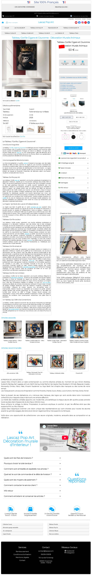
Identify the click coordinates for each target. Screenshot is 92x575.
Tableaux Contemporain (70, 28)
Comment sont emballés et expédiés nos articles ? (26, 469)
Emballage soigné (67, 163)
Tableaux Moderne (26, 33)
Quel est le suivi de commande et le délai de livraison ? (28, 474)
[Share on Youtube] (76, 22)
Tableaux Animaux (35, 28)
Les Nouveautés (19, 28)
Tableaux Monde (44, 33)
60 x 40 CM (66, 117)
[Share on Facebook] (79, 22)
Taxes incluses (65, 168)
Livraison (63, 173)
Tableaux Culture (10, 33)
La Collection (59, 33)
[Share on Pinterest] (85, 22)
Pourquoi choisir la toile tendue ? (18, 463)
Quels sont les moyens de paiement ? (20, 480)
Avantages (64, 183)
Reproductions (52, 28)
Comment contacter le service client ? (20, 485)
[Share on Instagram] (82, 22)
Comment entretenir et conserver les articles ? (24, 496)
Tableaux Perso (73, 33)
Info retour (64, 188)
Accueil (7, 28)
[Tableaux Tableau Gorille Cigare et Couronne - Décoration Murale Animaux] (9, 90)
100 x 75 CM (73, 121)
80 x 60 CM (80, 117)
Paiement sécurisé (67, 178)
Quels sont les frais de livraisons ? (18, 458)
